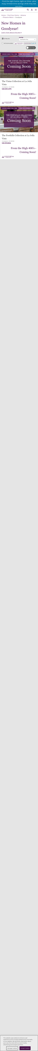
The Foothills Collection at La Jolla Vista (18, 137)
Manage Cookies (12, 1048)
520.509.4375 (6, 89)
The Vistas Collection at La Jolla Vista (17, 83)
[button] (2, 65)
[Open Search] (28, 10)
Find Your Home (13, 15)
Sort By (21, 37)
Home (3, 15)
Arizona (23, 15)
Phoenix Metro (8, 17)
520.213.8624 (6, 143)
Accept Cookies (25, 1048)
